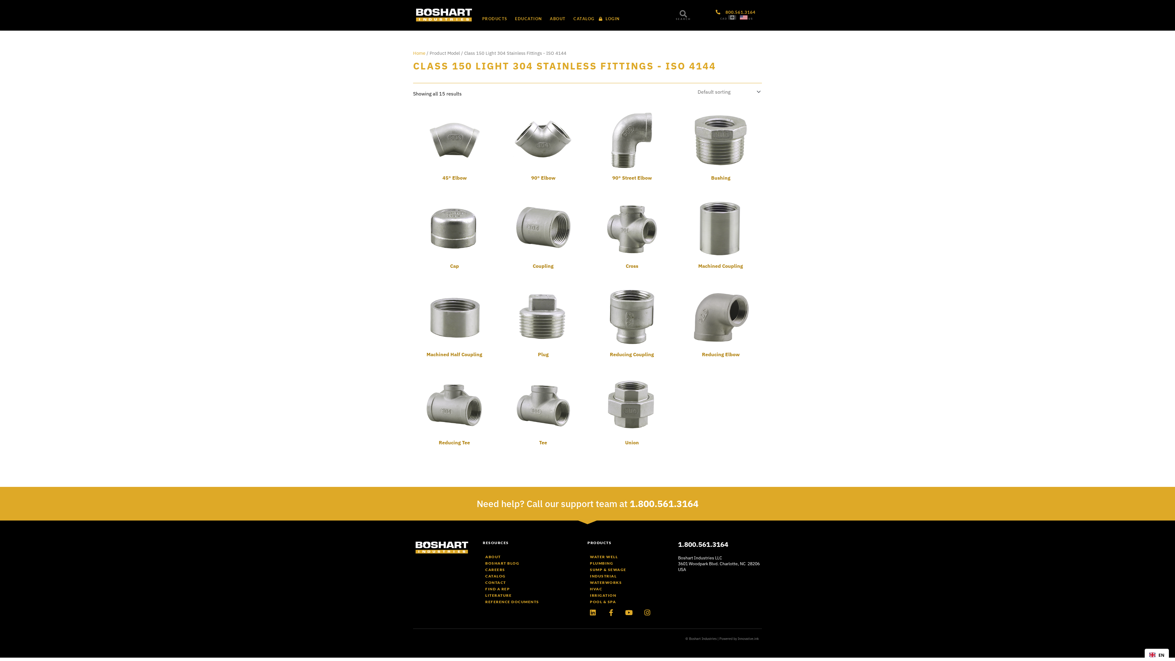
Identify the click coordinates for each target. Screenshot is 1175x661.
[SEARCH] (683, 13)
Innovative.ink (748, 639)
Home (419, 53)
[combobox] (1157, 655)
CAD (723, 18)
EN (1161, 655)
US (750, 18)
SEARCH (683, 19)
